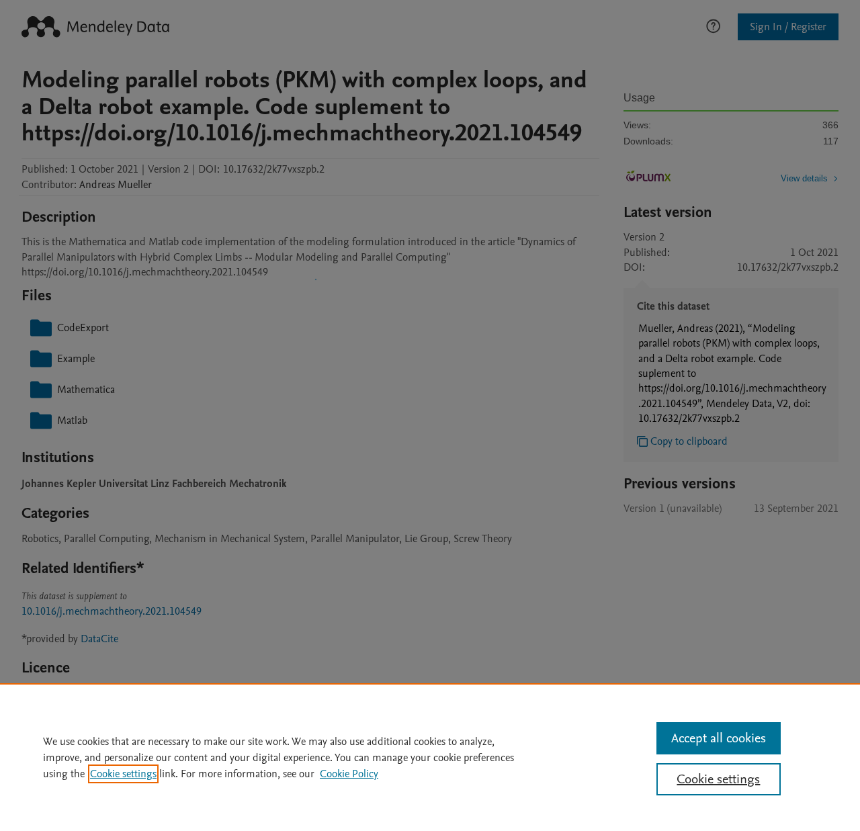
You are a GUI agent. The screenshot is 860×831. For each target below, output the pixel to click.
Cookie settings (123, 774)
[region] (430, 757)
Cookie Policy (349, 774)
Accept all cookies (718, 738)
